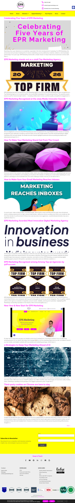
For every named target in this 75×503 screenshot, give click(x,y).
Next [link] (69, 425)
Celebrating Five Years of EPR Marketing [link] (23, 18)
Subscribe (42, 445)
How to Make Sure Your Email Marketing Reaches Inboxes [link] (31, 179)
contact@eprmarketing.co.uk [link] (51, 5)
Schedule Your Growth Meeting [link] (51, 8)
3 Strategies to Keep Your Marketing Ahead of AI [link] (27, 345)
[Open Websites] (28, 14)
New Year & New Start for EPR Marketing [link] (23, 305)
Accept (45, 501)
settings (38, 501)
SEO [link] (40, 474)
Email (39, 438)
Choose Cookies (60, 501)
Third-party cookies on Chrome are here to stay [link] (27, 384)
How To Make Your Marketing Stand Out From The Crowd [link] (31, 140)
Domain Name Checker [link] (44, 482)
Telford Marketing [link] (43, 472)
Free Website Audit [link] (43, 477)
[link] (73, 7)
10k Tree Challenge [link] (43, 479)
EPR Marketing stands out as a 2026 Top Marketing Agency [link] (32, 59)
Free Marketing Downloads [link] (45, 481)
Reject (52, 501)
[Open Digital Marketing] (41, 14)
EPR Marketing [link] (41, 496)
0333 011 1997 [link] (47, 2)
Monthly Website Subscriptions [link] (45, 470)
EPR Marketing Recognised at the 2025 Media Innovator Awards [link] (34, 99)
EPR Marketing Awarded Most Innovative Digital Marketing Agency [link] (36, 220)
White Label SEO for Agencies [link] (45, 475)
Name (39, 433)
